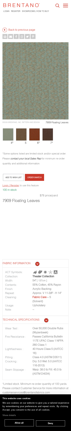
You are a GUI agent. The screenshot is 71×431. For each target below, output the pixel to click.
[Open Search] (57, 6)
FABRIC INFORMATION (17, 263)
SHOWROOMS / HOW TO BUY (35, 11)
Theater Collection (43, 276)
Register (15, 11)
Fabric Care (40, 297)
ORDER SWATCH (34, 177)
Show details (9, 415)
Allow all (19, 423)
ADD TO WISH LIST (13, 177)
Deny (50, 423)
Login (6, 11)
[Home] (21, 5)
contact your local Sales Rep (25, 158)
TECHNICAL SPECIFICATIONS (21, 319)
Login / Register (10, 185)
